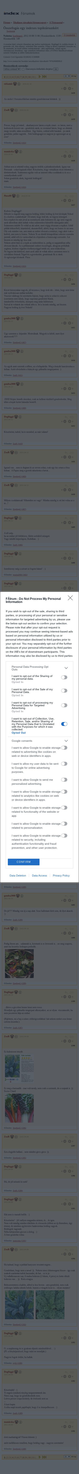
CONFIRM (24, 861)
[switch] (64, 677)
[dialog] (39, 737)
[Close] (71, 599)
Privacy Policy (61, 875)
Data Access (39, 875)
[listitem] (39, 668)
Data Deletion (18, 875)
